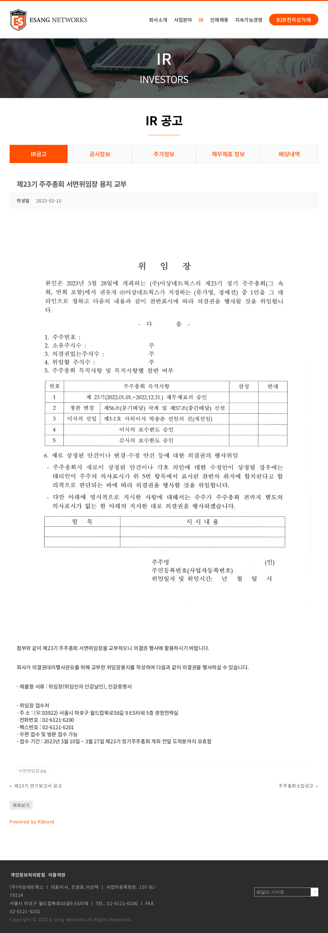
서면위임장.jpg (32, 770)
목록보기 (21, 805)
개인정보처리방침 (28, 874)
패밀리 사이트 (270, 892)
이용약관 (57, 874)
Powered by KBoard (32, 821)
